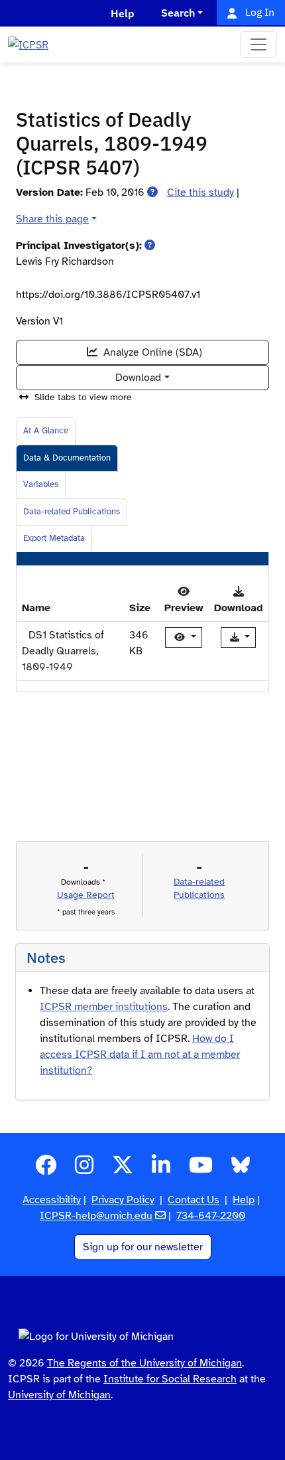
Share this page (52, 219)
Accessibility (52, 1199)
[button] (152, 192)
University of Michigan (59, 1395)
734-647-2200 (210, 1215)
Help (244, 1199)
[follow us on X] (122, 1169)
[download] (238, 637)
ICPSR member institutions (104, 1006)
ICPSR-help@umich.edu (96, 1215)
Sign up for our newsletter (143, 1247)
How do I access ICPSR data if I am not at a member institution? (140, 1054)
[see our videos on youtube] (201, 1169)
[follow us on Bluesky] (240, 1169)
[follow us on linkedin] (161, 1169)
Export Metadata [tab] (54, 538)
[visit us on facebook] (45, 1169)
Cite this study (200, 192)
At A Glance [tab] (45, 430)
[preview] (183, 637)
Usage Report (86, 895)
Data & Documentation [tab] (67, 458)
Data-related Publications (71, 511)
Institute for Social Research (170, 1379)
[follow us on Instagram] (84, 1169)
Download (138, 377)
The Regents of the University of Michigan (144, 1363)
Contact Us (193, 1199)
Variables (40, 484)
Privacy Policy (122, 1199)
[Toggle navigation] (258, 44)
